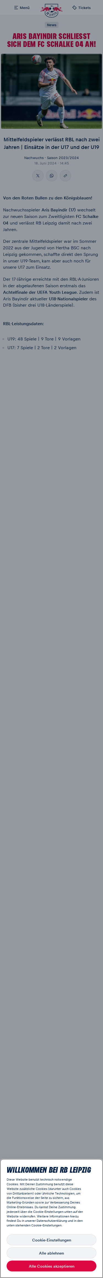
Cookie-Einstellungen (51, 1239)
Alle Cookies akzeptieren (51, 1266)
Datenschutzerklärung (52, 1221)
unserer (30, 1221)
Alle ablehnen (51, 1252)
